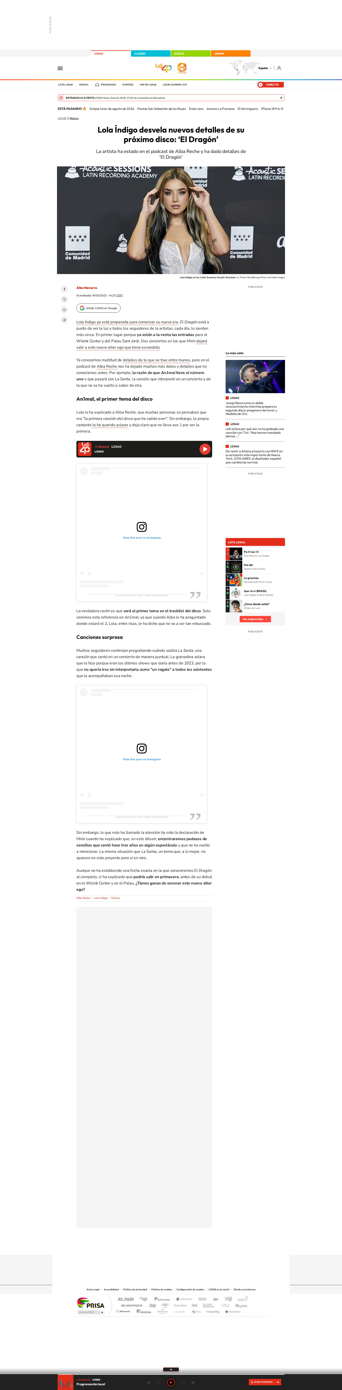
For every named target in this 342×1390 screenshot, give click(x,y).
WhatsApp (64, 309)
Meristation (232, 1310)
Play (171, 1382)
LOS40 (98, 53)
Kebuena (238, 1304)
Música (83, 84)
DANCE (179, 53)
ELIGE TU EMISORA (263, 1382)
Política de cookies (161, 1289)
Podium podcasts (162, 1310)
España (263, 68)
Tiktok (155, 1247)
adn (226, 1299)
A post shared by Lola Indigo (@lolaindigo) (141, 595)
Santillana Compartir (184, 1299)
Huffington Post (131, 1304)
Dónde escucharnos (245, 1289)
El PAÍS (125, 1299)
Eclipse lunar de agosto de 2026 (112, 109)
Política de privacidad (135, 1289)
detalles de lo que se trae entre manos (156, 360)
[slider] (171, 1374)
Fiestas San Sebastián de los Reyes (161, 109)
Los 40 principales (144, 1299)
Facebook (64, 289)
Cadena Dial (195, 1304)
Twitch (187, 1247)
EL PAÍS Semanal (209, 1304)
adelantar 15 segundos (183, 1382)
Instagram (147, 1247)
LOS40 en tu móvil (219, 1289)
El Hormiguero (248, 109)
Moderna (142, 1310)
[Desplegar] (171, 1369)
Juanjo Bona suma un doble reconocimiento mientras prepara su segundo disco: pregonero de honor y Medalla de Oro (251, 408)
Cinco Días (179, 1304)
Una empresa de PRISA (90, 1302)
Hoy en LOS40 (148, 84)
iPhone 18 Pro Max (274, 109)
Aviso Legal (93, 1289)
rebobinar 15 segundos (158, 1382)
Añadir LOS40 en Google (101, 308)
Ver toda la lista (253, 619)
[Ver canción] (236, 553)
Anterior (148, 1382)
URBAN (219, 53)
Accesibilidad (111, 1289)
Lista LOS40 (65, 84)
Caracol (241, 1299)
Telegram (64, 320)
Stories (195, 1247)
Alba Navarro (86, 288)
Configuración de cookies (190, 1289)
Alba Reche (107, 366)
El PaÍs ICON (179, 1310)
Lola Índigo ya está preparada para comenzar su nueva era (127, 322)
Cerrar (281, 97)
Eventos (128, 84)
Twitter (64, 299)
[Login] (279, 68)
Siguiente (193, 1382)
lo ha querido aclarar (109, 425)
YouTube (163, 1247)
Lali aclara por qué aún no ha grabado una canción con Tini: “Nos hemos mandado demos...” (255, 432)
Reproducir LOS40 (205, 449)
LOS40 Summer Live (175, 84)
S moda (195, 1310)
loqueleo (213, 1310)
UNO (153, 1304)
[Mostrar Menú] (62, 68)
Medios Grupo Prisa (90, 1312)
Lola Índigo (101, 898)
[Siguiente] (282, 109)
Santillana (163, 1299)
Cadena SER (201, 1299)
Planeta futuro (224, 1304)
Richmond (123, 1310)
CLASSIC (140, 53)
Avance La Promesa (221, 109)
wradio (164, 1304)
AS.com (213, 1299)
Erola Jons (196, 109)
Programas (108, 84)
